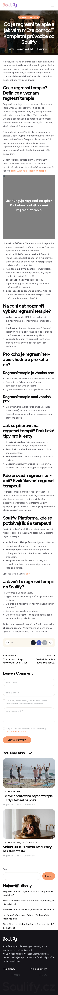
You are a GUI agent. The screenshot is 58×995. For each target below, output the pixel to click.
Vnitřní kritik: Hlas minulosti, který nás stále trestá (27, 849)
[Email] (44, 642)
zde (28, 573)
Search (6, 869)
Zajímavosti (29, 842)
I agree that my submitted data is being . (26, 730)
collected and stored (17, 731)
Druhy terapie (29, 17)
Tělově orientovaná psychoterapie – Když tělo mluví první (28, 798)
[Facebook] (38, 642)
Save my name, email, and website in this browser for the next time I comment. (27, 702)
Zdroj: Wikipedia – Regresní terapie (28, 170)
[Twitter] (33, 642)
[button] (53, 5)
